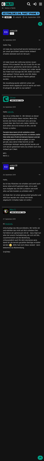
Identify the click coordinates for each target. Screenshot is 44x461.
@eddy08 (8, 224)
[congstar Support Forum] (7, 4)
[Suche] (28, 4)
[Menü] (40, 4)
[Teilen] (40, 24)
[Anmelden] (34, 4)
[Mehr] (39, 40)
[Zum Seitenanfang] (40, 458)
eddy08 (10, 112)
